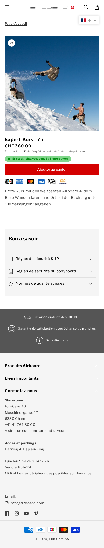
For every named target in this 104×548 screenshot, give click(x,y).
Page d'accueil (16, 23)
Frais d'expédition (35, 151)
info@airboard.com (27, 503)
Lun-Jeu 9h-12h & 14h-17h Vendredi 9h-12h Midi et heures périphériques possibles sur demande (48, 461)
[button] (86, 7)
